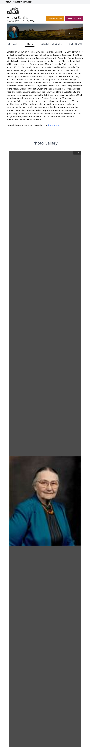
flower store (53, 125)
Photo (30, 43)
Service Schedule (51, 43)
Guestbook (76, 43)
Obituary (13, 43)
